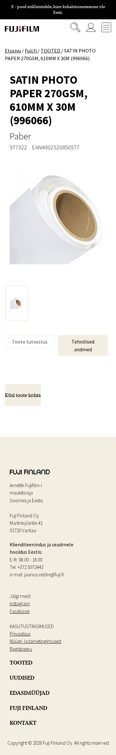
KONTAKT (23, 723)
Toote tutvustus (30, 341)
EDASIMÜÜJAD (30, 693)
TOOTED (21, 662)
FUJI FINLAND (28, 708)
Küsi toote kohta (23, 395)
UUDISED (22, 678)
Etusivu (13, 50)
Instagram (20, 603)
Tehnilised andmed (83, 345)
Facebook (20, 611)
